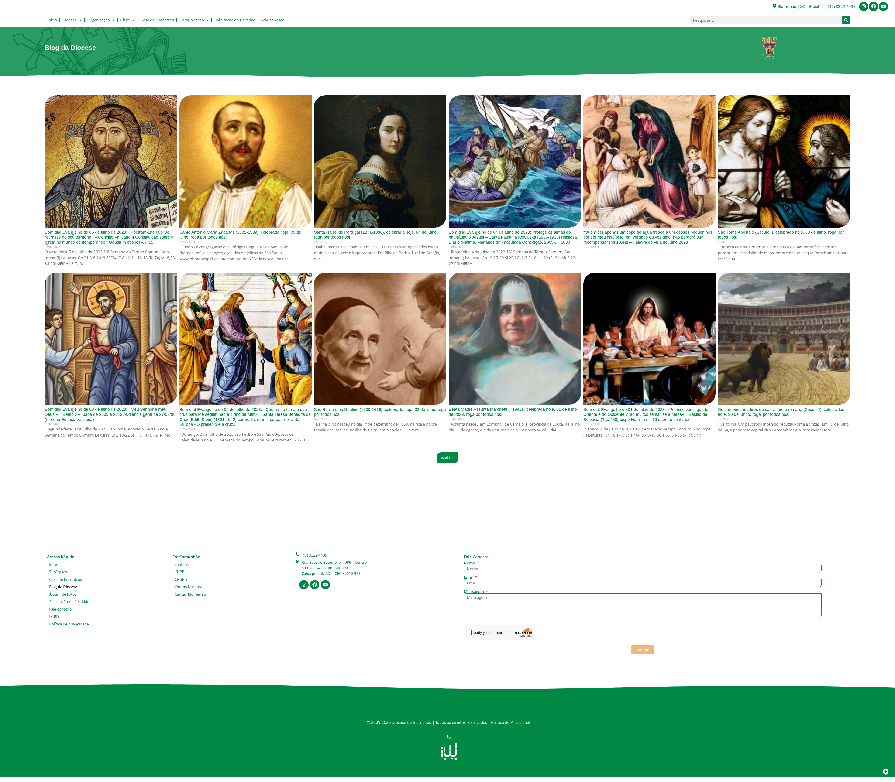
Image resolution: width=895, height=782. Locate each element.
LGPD (54, 616)
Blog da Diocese (63, 586)
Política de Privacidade (511, 722)
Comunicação (191, 20)
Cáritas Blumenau (190, 594)
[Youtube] (883, 6)
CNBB (179, 571)
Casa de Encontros (157, 20)
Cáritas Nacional (189, 586)
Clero (125, 20)
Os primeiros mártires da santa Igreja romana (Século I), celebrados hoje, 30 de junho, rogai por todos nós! (781, 412)
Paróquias (58, 571)
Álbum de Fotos (63, 594)
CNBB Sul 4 (184, 579)
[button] (447, 457)
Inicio (52, 20)
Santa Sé (182, 564)
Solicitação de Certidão (234, 20)
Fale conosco (272, 20)
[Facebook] (873, 6)
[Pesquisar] (846, 20)
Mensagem (474, 591)
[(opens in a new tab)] (649, 161)
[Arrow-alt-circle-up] (886, 771)
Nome (470, 563)
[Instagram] (863, 6)
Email (469, 577)
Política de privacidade (69, 624)
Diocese (69, 20)
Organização (98, 20)
